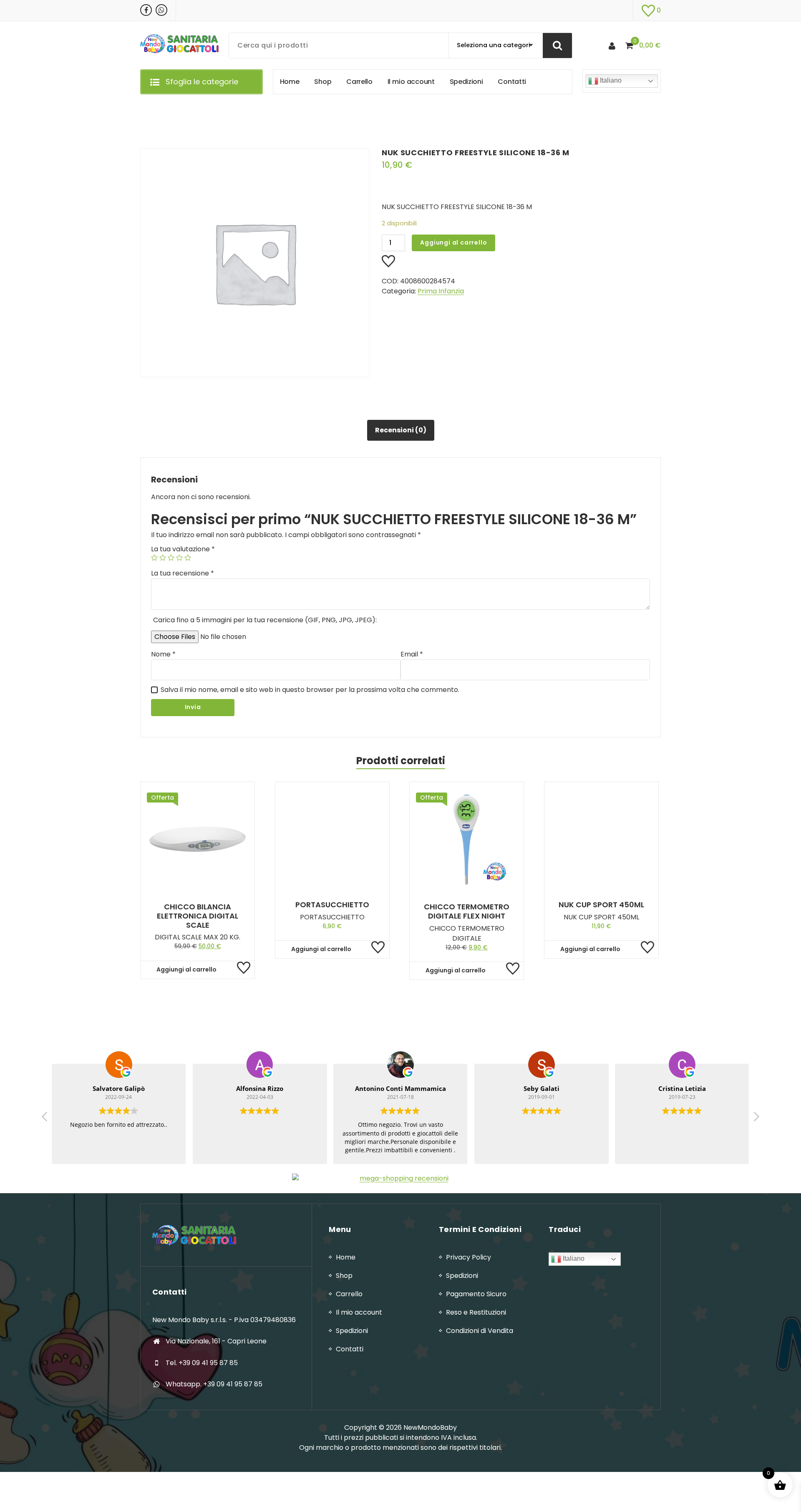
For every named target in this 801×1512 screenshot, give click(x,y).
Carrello (349, 1294)
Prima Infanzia (441, 291)
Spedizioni (352, 1330)
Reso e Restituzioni (476, 1312)
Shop (344, 1275)
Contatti (349, 1349)
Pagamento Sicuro (476, 1294)
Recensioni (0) (400, 430)
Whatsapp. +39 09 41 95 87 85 (214, 1384)
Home (345, 1257)
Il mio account (359, 1312)
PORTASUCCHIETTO (332, 904)
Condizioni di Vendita (479, 1330)
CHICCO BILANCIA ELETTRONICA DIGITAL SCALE (197, 915)
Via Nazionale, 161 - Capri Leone (216, 1341)
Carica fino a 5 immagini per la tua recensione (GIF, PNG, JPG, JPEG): (265, 620)
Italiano (610, 80)
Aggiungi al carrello (453, 242)
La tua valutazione (183, 549)
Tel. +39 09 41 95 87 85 (202, 1363)
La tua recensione (182, 573)
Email (411, 654)
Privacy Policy (468, 1257)
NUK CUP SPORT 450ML (601, 904)
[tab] (400, 430)
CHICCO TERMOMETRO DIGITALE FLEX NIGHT (466, 911)
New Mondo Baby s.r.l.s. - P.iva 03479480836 (224, 1320)
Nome (163, 654)
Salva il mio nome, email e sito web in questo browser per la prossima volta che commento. (310, 689)
